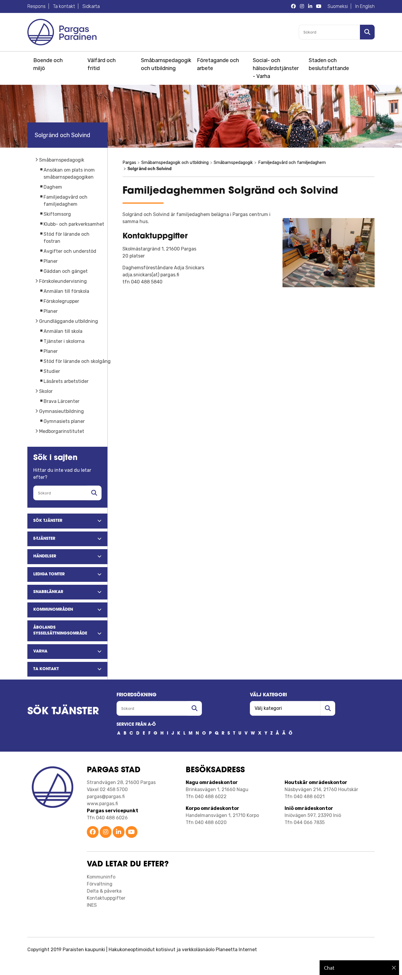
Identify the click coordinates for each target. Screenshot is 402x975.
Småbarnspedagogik (61, 160)
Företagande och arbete (218, 64)
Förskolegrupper (61, 301)
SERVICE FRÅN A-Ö (136, 724)
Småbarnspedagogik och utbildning (165, 64)
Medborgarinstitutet (61, 431)
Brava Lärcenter (61, 401)
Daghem (53, 187)
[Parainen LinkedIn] (118, 832)
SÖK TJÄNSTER (63, 712)
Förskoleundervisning (63, 281)
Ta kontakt (64, 6)
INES (92, 905)
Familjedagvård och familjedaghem (292, 162)
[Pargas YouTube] (318, 6)
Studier (52, 371)
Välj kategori (268, 695)
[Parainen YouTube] (131, 832)
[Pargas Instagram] (302, 6)
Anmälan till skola (63, 331)
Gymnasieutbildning (61, 411)
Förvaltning (99, 884)
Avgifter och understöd (70, 251)
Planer (51, 261)
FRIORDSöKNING (137, 695)
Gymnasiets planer (64, 421)
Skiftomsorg (57, 214)
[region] (359, 967)
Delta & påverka (104, 891)
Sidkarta (91, 6)
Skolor (46, 391)
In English (365, 6)
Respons (36, 6)
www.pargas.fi (102, 803)
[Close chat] (394, 967)
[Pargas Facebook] (293, 6)
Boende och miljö (48, 64)
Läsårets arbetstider (66, 381)
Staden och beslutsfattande (329, 64)
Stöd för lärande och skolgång (77, 361)
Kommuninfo (101, 877)
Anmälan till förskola (66, 291)
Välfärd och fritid (101, 64)
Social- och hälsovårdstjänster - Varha (276, 68)
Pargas (129, 162)
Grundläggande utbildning (68, 321)
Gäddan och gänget (66, 271)
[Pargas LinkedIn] (310, 6)
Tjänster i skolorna (64, 341)
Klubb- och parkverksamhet (74, 224)
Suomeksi (338, 6)
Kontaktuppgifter (106, 898)
